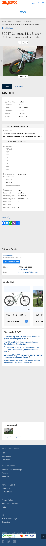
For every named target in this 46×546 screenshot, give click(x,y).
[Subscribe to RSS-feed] (15, 541)
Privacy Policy (7, 500)
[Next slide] (44, 61)
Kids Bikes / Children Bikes (22, 21)
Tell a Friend (18, 86)
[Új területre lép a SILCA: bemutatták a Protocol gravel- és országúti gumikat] (27, 339)
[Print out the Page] (26, 42)
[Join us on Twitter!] (8, 541)
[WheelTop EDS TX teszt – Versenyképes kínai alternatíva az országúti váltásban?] (31, 362)
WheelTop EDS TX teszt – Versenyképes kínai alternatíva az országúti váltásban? (22, 361)
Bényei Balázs (9, 255)
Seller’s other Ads (11, 262)
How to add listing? (9, 519)
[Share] (18, 223)
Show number (23, 269)
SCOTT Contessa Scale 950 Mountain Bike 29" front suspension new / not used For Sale (17, 315)
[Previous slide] (1, 61)
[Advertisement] (23, 236)
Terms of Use (7, 492)
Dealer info (6, 522)
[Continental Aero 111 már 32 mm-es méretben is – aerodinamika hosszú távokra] (29, 357)
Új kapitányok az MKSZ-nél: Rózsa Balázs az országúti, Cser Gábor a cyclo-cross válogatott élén (22, 349)
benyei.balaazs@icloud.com (28, 272)
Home (4, 21)
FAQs (4, 507)
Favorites (5, 473)
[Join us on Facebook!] (3, 541)
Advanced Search (8, 485)
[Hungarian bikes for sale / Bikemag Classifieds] (9, 4)
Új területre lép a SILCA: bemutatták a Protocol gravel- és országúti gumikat (22, 338)
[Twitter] (7, 223)
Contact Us (6, 488)
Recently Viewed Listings (12, 470)
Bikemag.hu (32, 533)
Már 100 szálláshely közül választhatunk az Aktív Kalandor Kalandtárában (21, 343)
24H (3, 515)
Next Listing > (7, 28)
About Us (5, 477)
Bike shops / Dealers (10, 503)
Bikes (10, 21)
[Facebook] (3, 223)
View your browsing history (12, 437)
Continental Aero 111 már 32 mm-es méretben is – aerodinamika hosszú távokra (23, 356)
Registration (6, 456)
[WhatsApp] (10, 223)
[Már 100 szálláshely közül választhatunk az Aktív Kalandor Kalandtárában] (27, 344)
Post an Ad (6, 460)
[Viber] (14, 223)
